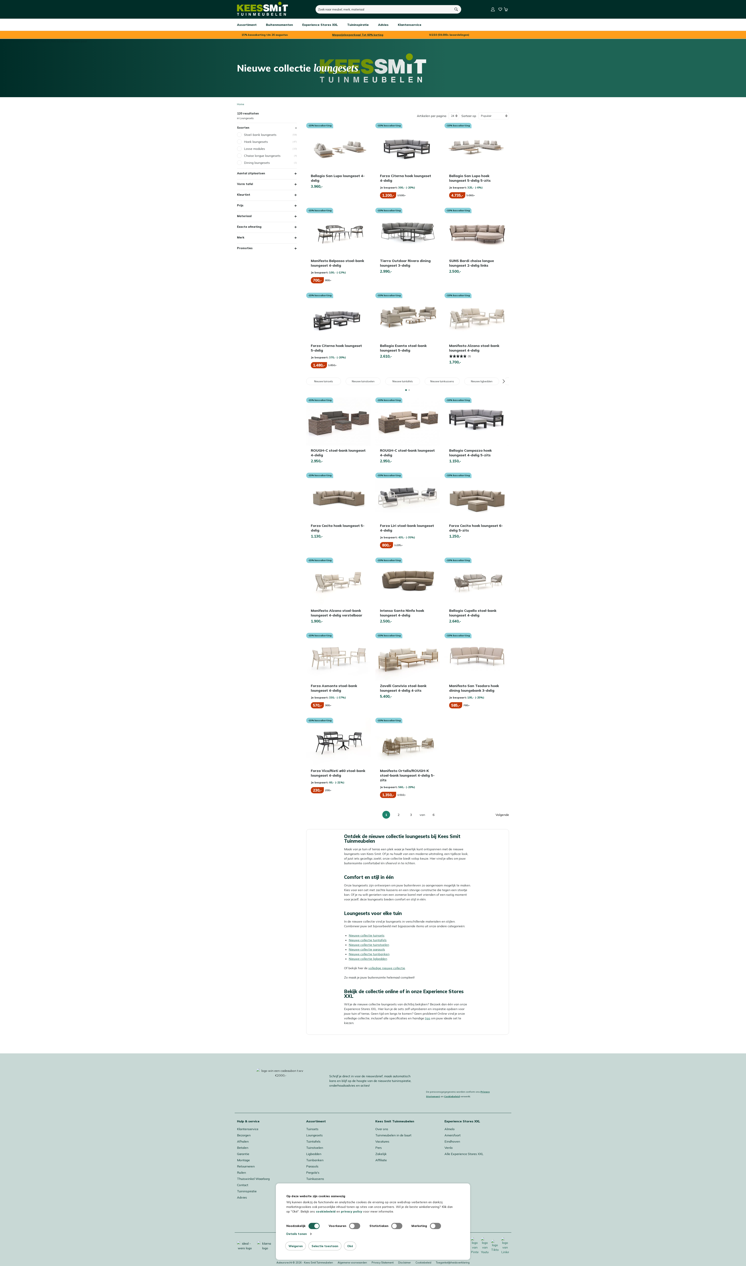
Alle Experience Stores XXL (463, 1154)
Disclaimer (404, 1262)
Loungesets (314, 1135)
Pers (378, 1148)
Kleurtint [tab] (243, 194)
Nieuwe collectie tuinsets (366, 935)
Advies (242, 1197)
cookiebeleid (326, 1211)
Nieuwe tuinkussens (442, 381)
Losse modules (254, 149)
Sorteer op (468, 116)
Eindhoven (452, 1141)
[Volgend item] (503, 381)
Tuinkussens (315, 1179)
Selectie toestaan (325, 1246)
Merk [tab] (240, 237)
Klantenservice (247, 1129)
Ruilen (241, 1172)
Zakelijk (381, 1154)
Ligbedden (313, 1154)
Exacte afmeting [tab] (249, 227)
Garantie (243, 1154)
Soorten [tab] (243, 127)
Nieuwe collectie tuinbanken (369, 954)
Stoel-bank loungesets (260, 135)
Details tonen (296, 1234)
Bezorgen (244, 1135)
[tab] (406, 390)
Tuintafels (313, 1141)
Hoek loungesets (256, 142)
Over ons (381, 1129)
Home (240, 104)
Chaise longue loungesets (262, 156)
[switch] (354, 1226)
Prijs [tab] (240, 205)
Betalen (242, 1148)
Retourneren (246, 1166)
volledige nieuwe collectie (386, 968)
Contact (242, 1185)
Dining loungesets (257, 163)
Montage (243, 1160)
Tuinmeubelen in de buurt (393, 1135)
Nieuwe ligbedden (481, 381)
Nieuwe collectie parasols (367, 949)
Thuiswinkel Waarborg (253, 1179)
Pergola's (312, 1172)
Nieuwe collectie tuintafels (368, 940)
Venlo (448, 1148)
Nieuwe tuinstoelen (363, 381)
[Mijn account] (493, 9)
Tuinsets (312, 1129)
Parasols (312, 1166)
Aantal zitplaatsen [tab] (251, 173)
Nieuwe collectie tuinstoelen (369, 945)
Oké (350, 1246)
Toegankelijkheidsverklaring (453, 1262)
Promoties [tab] (245, 248)
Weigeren (295, 1246)
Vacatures (382, 1141)
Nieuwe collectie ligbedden (368, 959)
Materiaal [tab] (244, 216)
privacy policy (351, 1211)
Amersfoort (452, 1135)
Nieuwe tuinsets (323, 381)
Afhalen (243, 1141)
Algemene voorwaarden (352, 1262)
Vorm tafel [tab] (245, 184)
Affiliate (381, 1160)
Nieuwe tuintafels (402, 381)
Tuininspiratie (247, 1191)
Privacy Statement (383, 1262)
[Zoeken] (456, 9)
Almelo (449, 1129)
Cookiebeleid (452, 1096)
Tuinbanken (314, 1160)
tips (427, 1018)
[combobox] (383, 9)
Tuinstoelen (314, 1148)
